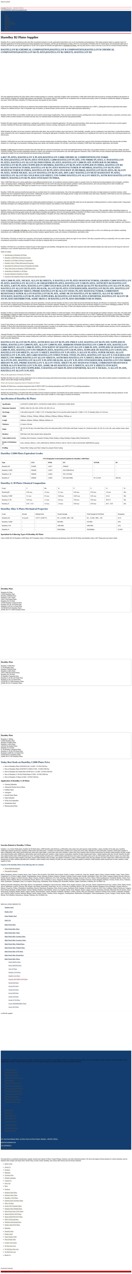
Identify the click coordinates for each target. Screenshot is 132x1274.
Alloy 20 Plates (13, 969)
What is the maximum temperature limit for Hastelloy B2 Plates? (20, 383)
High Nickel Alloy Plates (12, 959)
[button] (66, 375)
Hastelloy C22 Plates (14, 976)
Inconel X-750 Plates (14, 1000)
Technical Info (9, 22)
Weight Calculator (10, 23)
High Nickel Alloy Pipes (12, 929)
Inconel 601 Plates (14, 986)
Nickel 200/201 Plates (14, 962)
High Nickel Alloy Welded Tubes (15, 948)
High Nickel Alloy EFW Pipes (14, 951)
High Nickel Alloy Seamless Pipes (15, 936)
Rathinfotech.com (36, 1271)
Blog (6, 29)
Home (6, 15)
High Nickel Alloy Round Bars (14, 955)
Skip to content (5, 1)
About (7, 17)
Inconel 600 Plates (14, 983)
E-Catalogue (8, 30)
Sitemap (44, 1271)
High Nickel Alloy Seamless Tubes (15, 940)
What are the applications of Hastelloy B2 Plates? (16, 374)
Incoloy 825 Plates (14, 1007)
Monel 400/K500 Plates (15, 965)
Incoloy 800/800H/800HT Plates (17, 1003)
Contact (7, 27)
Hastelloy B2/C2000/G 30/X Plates (18, 979)
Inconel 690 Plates (14, 993)
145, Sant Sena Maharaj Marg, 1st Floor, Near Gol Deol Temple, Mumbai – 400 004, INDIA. (29, 1139)
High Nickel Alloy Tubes (12, 933)
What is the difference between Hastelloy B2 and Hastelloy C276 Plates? (23, 389)
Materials (7, 20)
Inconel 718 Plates (14, 996)
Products (7, 18)
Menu (2, 12)
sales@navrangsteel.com (19, 10)
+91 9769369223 (6, 10)
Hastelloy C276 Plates (14, 972)
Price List (7, 25)
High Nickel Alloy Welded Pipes (14, 944)
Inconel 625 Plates (14, 989)
